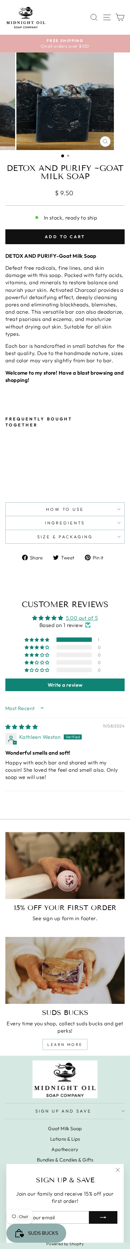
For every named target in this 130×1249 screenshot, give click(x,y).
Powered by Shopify (65, 1243)
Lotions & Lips (65, 1139)
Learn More (65, 1044)
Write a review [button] (65, 685)
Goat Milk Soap (65, 1128)
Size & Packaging (65, 536)
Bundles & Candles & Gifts (65, 1160)
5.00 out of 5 (82, 617)
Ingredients (65, 522)
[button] (37, 639)
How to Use (65, 509)
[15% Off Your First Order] (65, 865)
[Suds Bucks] (65, 970)
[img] (21, 726)
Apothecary (64, 1149)
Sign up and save (63, 1110)
